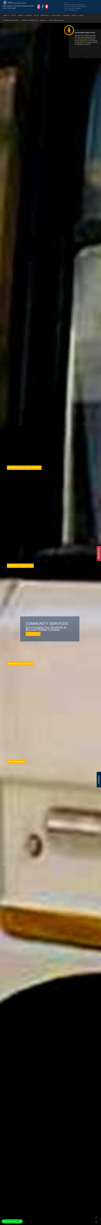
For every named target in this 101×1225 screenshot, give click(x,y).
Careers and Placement (11, 20)
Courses (20, 15)
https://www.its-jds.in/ (56, 20)
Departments (44, 15)
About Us (6, 15)
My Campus (28, 15)
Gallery (73, 15)
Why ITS (13, 15)
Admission (66, 15)
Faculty (36, 15)
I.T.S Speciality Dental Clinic (29, 20)
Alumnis (81, 15)
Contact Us (43, 20)
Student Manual (56, 15)
